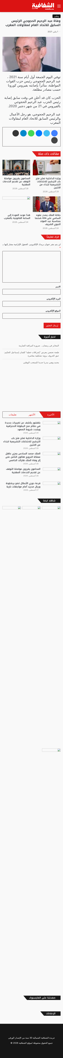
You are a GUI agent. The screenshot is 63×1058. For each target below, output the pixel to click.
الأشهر (32, 414)
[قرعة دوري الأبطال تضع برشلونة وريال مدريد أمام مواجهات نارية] (52, 488)
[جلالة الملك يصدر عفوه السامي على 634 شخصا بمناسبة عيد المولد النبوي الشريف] (47, 204)
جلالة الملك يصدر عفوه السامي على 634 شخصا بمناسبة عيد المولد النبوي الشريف (48, 219)
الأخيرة (50, 414)
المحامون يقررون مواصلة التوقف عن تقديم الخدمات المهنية (16, 181)
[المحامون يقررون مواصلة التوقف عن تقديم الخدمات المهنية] (16, 167)
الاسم (58, 286)
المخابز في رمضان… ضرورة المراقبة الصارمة (39, 345)
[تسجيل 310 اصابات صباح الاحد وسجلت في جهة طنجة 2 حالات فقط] (31, 626)
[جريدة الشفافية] (43, 6)
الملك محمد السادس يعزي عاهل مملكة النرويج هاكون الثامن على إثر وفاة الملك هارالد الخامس (22, 457)
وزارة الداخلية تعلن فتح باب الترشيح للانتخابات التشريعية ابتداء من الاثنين (48, 183)
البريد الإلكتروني (54, 298)
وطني (56, 16)
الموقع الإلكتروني (53, 310)
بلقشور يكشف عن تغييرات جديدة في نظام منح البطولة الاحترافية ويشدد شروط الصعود (22, 426)
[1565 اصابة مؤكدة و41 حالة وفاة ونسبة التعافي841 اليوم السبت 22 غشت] (51, 626)
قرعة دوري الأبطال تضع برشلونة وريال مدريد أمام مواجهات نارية (23, 485)
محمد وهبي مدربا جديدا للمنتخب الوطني (41, 362)
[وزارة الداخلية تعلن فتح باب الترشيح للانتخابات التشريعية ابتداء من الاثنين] (47, 167)
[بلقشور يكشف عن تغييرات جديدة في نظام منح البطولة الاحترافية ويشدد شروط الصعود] (52, 427)
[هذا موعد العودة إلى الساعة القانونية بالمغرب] (16, 204)
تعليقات (12, 414)
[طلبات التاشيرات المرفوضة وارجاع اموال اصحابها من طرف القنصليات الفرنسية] (51, 869)
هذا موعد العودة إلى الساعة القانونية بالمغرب (17, 216)
